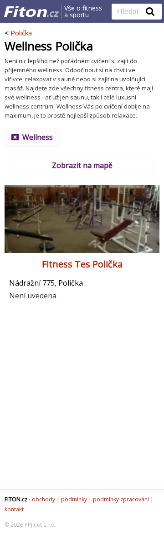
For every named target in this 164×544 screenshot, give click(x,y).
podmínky (74, 499)
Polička (21, 32)
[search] (130, 12)
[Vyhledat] (150, 11)
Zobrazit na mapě (82, 165)
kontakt (14, 509)
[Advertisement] (82, 398)
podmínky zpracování (121, 499)
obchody (43, 499)
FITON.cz (16, 499)
